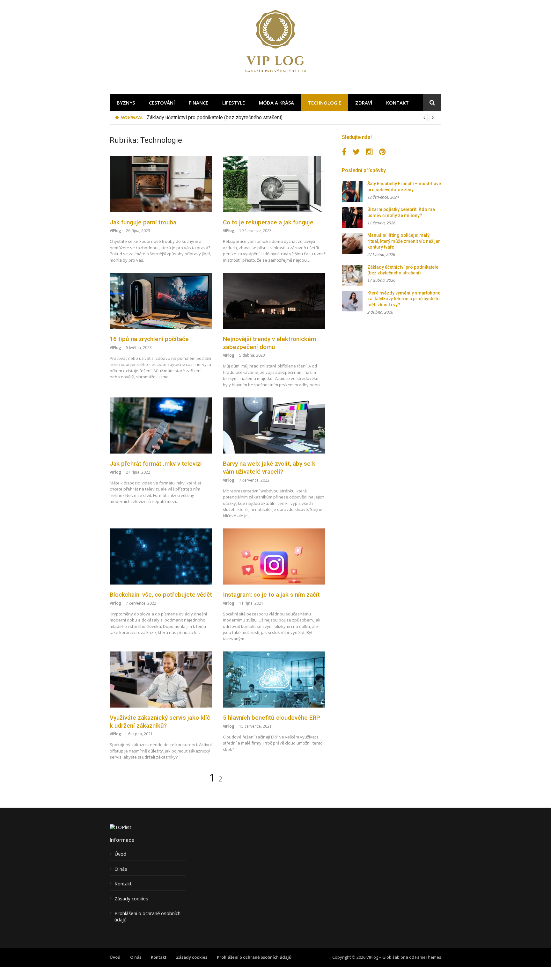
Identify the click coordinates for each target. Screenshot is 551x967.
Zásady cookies (131, 899)
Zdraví (363, 102)
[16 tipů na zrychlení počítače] (161, 301)
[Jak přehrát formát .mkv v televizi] (161, 425)
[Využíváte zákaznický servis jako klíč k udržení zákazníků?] (161, 679)
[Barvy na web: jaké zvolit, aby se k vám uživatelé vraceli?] (274, 425)
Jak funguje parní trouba (143, 222)
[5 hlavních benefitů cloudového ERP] (274, 679)
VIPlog (115, 230)
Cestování (162, 102)
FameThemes (428, 957)
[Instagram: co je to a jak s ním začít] (274, 556)
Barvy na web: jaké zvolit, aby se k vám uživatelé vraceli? (269, 467)
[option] (291, 117)
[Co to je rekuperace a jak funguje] (274, 184)
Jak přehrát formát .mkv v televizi (156, 463)
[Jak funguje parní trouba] (161, 184)
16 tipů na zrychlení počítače (149, 339)
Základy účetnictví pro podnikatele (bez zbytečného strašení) (215, 117)
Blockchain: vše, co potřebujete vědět (161, 594)
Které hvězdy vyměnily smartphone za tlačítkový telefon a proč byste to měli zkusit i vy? (403, 298)
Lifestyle (233, 102)
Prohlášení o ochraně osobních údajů (147, 916)
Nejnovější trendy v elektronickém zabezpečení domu (269, 343)
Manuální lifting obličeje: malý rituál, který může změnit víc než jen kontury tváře (404, 241)
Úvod (120, 854)
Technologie (324, 102)
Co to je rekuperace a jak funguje (268, 222)
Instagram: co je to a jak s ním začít (271, 594)
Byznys (126, 102)
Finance (198, 102)
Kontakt (397, 102)
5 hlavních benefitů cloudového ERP (271, 717)
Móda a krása (276, 102)
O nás (120, 869)
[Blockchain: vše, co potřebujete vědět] (161, 556)
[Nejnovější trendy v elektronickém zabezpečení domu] (274, 301)
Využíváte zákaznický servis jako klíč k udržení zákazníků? (160, 721)
